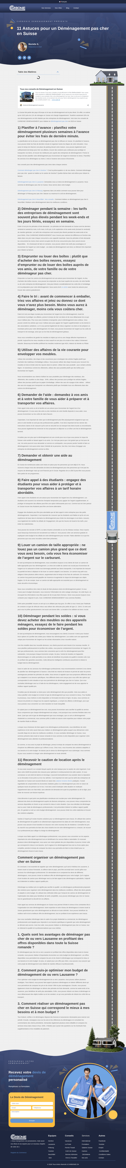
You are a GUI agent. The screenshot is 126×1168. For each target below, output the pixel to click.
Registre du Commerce (18, 1152)
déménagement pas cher (59, 121)
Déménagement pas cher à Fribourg (30, 191)
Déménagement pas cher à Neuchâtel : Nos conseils (36, 199)
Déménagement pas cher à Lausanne (30, 182)
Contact (76, 8)
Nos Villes (58, 8)
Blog (67, 8)
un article (64, 287)
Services (86, 1136)
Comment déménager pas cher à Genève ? (32, 170)
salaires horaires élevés (64, 781)
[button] (20, 58)
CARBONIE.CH (73, 1164)
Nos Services (46, 8)
